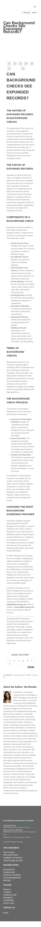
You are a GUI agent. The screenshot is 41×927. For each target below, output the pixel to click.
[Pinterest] (9, 68)
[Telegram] (27, 660)
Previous (26, 13)
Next (34, 13)
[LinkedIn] (23, 660)
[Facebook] (10, 660)
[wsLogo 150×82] (11, 3)
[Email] (23, 68)
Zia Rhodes (8, 675)
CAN (28, 675)
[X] (14, 660)
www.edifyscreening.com (24, 607)
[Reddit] (19, 660)
